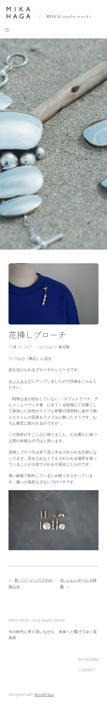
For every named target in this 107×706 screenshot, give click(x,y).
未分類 (64, 346)
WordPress (44, 694)
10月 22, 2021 (21, 346)
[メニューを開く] (7, 30)
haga (48, 346)
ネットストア (20, 381)
